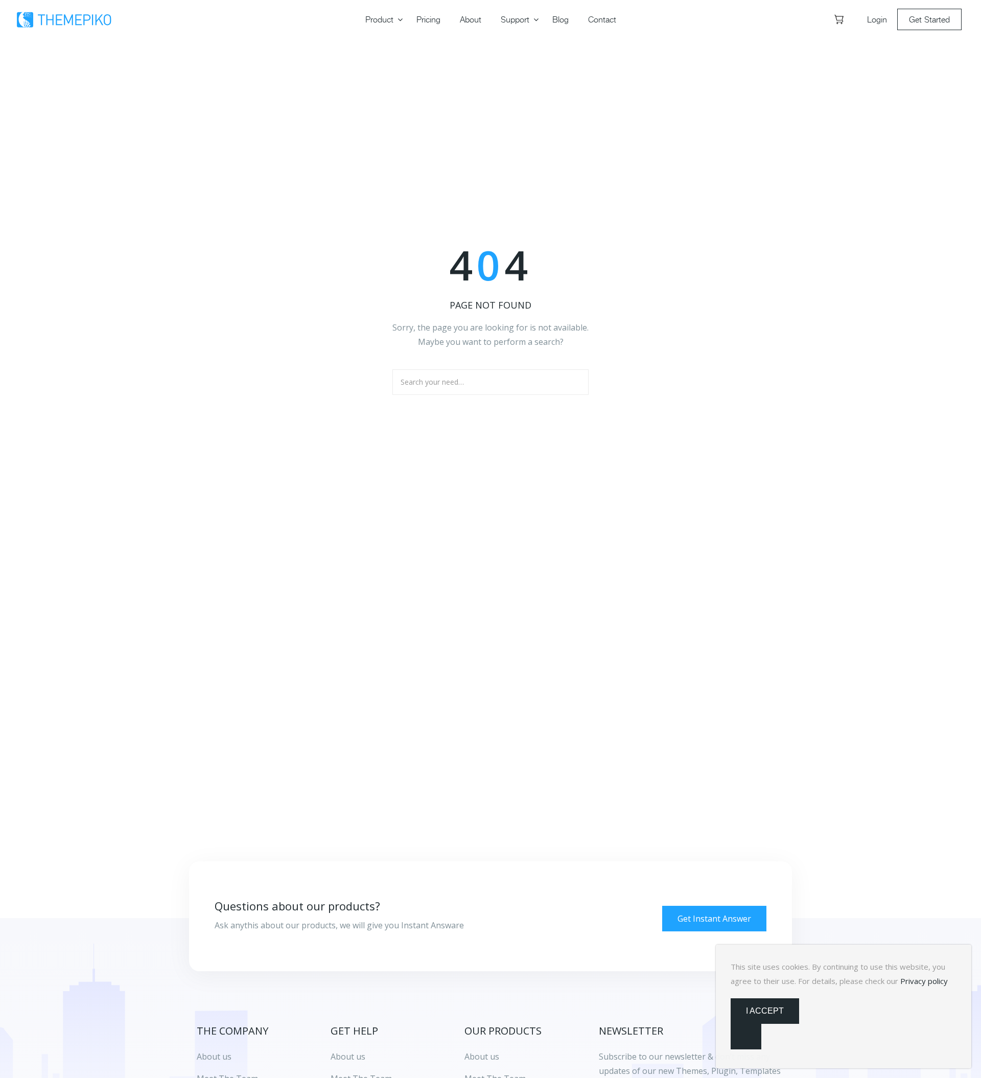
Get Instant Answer (714, 918)
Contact (602, 19)
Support (515, 19)
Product (379, 19)
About (470, 19)
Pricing (428, 19)
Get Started (929, 19)
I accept (765, 1010)
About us (348, 1056)
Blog (560, 19)
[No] (746, 1036)
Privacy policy (924, 981)
